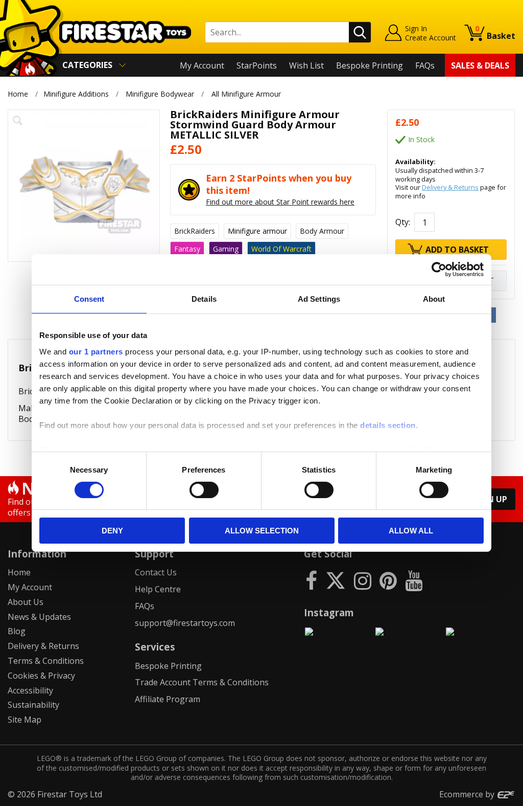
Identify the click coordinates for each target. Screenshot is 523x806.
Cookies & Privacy (41, 675)
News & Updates (39, 616)
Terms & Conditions (46, 660)
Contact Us (156, 572)
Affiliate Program (167, 699)
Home (18, 94)
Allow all (411, 530)
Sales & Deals (480, 65)
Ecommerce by (467, 794)
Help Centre (158, 589)
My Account (202, 65)
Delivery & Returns (450, 187)
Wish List (306, 65)
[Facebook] (311, 580)
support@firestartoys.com (185, 623)
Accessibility (30, 690)
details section (388, 424)
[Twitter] (335, 580)
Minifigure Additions (76, 94)
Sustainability (33, 704)
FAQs (425, 65)
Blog (17, 631)
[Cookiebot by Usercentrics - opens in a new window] (439, 269)
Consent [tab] (89, 299)
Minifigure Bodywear (160, 94)
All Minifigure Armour (246, 94)
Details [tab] (204, 299)
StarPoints (256, 65)
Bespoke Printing (369, 65)
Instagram (329, 612)
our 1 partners (96, 351)
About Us (25, 602)
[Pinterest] (388, 580)
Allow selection (262, 530)
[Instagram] (362, 580)
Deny (112, 530)
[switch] (204, 490)
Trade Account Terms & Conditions (202, 682)
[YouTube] (413, 580)
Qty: (402, 222)
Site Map (24, 719)
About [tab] (434, 299)
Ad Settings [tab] (319, 299)
